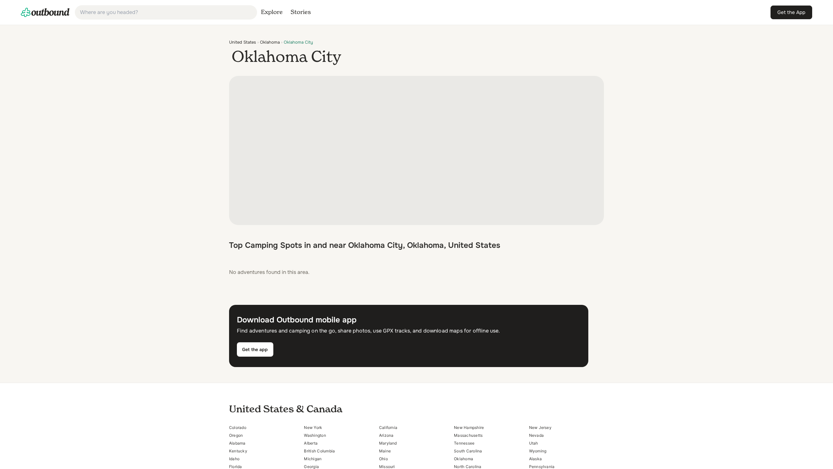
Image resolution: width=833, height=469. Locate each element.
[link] (45, 12)
